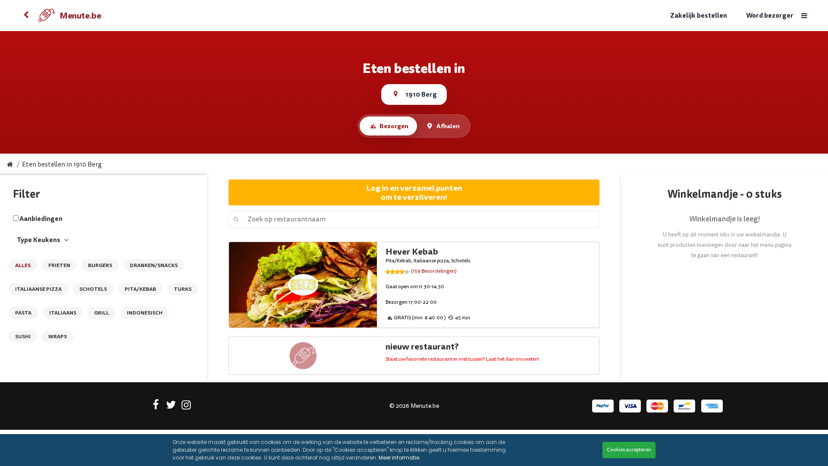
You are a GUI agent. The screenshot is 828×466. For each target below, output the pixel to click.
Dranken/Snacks (154, 265)
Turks (182, 289)
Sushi (23, 336)
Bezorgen (394, 126)
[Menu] (804, 15)
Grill (101, 313)
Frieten (59, 265)
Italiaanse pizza (38, 289)
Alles (23, 265)
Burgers (100, 265)
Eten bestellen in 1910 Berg (62, 164)
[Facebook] (155, 406)
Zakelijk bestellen (698, 15)
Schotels (93, 289)
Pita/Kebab (140, 289)
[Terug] (25, 15)
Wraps (57, 336)
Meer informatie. (399, 457)
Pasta (23, 313)
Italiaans (62, 313)
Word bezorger (770, 15)
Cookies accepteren (629, 449)
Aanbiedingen (41, 219)
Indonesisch (145, 313)
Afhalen (448, 126)
